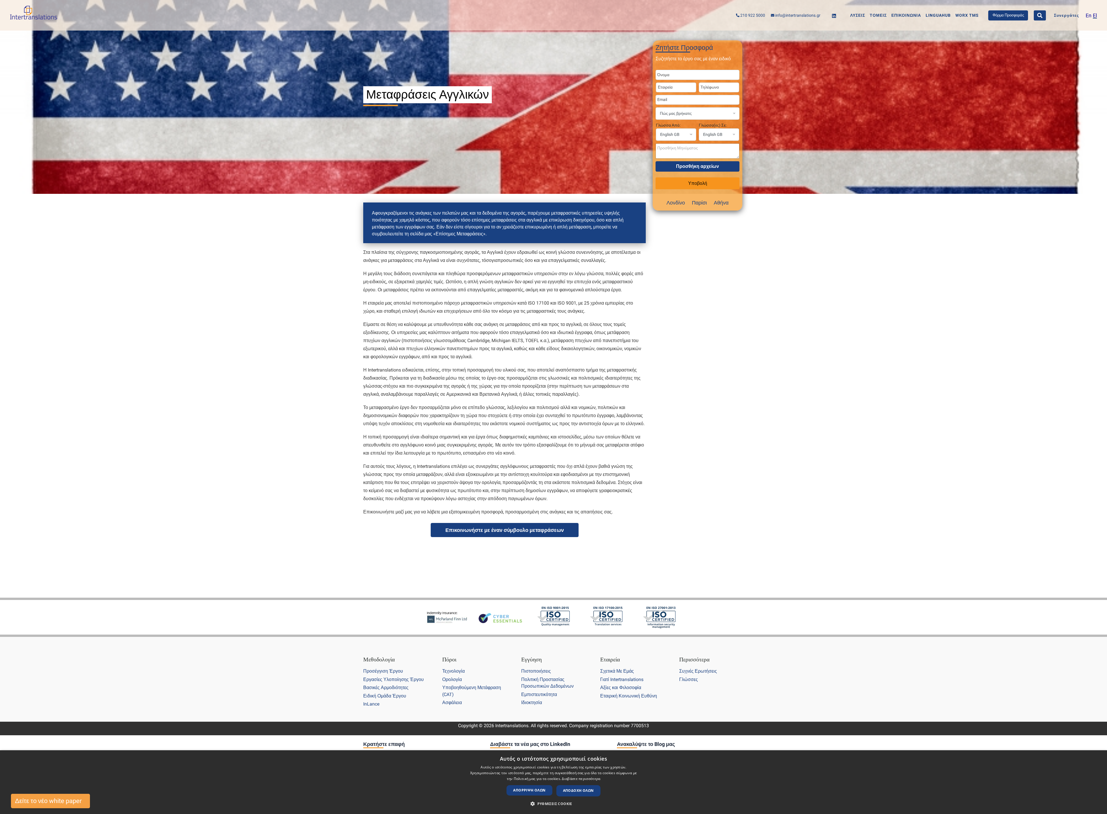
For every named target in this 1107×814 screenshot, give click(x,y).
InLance (371, 704)
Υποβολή (697, 183)
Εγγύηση (531, 659)
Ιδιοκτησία (531, 702)
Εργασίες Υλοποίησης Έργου (393, 679)
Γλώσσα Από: (668, 125)
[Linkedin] (834, 16)
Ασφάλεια (452, 702)
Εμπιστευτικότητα (539, 694)
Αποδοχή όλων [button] (578, 790)
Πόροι (449, 659)
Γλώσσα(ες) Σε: (712, 125)
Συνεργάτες (1066, 15)
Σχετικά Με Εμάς (617, 671)
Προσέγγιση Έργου (383, 671)
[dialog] (553, 782)
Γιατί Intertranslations (621, 679)
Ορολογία (452, 679)
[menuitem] (1088, 15)
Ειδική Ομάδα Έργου (384, 696)
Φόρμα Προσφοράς (1008, 15)
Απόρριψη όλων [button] (529, 790)
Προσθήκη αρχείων (697, 166)
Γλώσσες (688, 679)
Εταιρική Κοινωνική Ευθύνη (628, 696)
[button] (553, 804)
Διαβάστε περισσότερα (581, 778)
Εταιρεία (610, 659)
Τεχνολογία (453, 671)
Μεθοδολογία (379, 659)
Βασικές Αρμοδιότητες (385, 687)
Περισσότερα (694, 659)
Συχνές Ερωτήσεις (698, 671)
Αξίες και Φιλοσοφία (620, 687)
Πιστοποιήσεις (536, 671)
